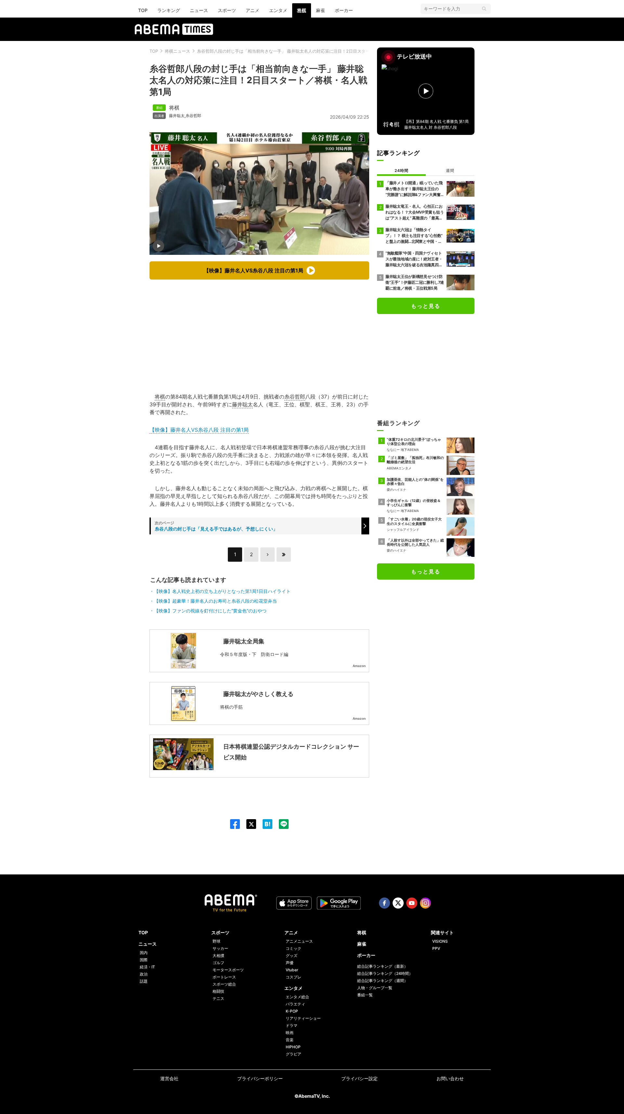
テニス (218, 998)
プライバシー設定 (359, 1078)
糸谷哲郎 (193, 116)
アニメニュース (299, 941)
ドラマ (291, 1025)
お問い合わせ (450, 1078)
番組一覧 (365, 994)
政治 (144, 974)
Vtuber (292, 969)
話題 (144, 981)
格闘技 (218, 991)
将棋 (301, 10)
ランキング (168, 10)
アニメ (252, 10)
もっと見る (425, 306)
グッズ (291, 955)
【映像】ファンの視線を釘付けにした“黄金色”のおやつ (210, 610)
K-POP (292, 1011)
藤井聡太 (177, 116)
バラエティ (295, 1004)
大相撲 (218, 955)
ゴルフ (218, 962)
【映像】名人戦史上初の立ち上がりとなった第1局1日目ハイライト (222, 591)
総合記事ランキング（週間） (382, 980)
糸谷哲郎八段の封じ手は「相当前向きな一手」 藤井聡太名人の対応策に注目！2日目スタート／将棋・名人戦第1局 (305, 51)
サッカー (220, 948)
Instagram (425, 903)
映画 (289, 1032)
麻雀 (320, 10)
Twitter (398, 903)
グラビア (293, 1054)
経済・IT (147, 966)
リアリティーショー (303, 1018)
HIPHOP (293, 1046)
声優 (289, 962)
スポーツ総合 (224, 984)
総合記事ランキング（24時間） (385, 973)
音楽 (289, 1039)
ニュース (199, 10)
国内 (144, 952)
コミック (293, 948)
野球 (216, 941)
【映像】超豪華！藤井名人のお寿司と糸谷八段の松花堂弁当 (215, 601)
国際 (144, 959)
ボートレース (224, 977)
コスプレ (293, 977)
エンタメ (278, 10)
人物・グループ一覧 (374, 987)
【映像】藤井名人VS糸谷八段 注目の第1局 (199, 429)
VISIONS (440, 941)
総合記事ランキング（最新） (382, 966)
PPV (436, 948)
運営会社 (169, 1078)
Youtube (411, 903)
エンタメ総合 (297, 996)
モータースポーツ (228, 969)
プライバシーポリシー (260, 1078)
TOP (143, 10)
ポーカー (344, 10)
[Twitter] (248, 824)
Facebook (384, 903)
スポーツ (227, 10)
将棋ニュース (177, 51)
